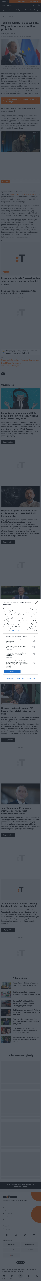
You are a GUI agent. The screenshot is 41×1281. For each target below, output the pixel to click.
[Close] (37, 603)
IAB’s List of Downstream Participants (23, 630)
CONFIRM (12, 671)
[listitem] (20, 636)
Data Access (20, 678)
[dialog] (20, 640)
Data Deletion (10, 678)
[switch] (33, 641)
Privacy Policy (31, 678)
